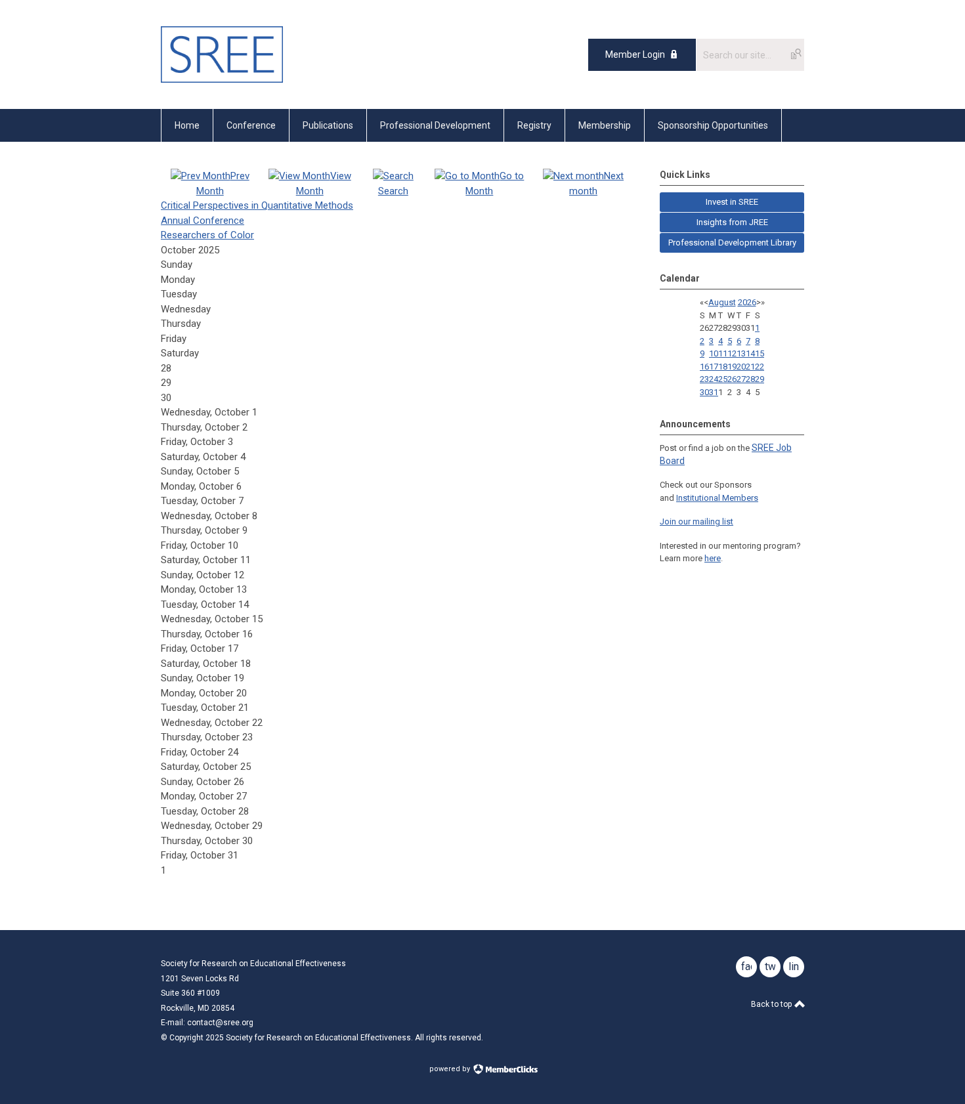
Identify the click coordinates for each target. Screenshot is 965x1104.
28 (750, 379)
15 (759, 353)
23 (704, 379)
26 (732, 379)
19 (732, 367)
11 (722, 353)
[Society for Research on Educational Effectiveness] (222, 79)
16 (704, 367)
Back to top (772, 1004)
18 (722, 367)
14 (750, 353)
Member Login (635, 54)
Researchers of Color (207, 235)
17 (713, 367)
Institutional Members (717, 498)
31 (713, 392)
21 (750, 367)
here (712, 558)
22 (759, 367)
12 (732, 353)
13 (741, 353)
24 (713, 379)
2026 (747, 302)
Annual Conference (202, 220)
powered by (450, 1069)
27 (741, 379)
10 (713, 353)
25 (722, 379)
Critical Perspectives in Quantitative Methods (257, 205)
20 (741, 367)
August (722, 302)
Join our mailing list (696, 521)
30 (704, 392)
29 (759, 379)
